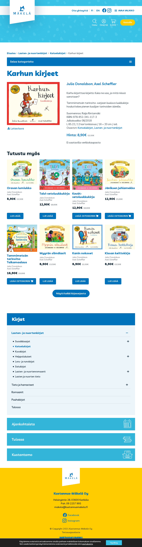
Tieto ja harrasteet (23, 384)
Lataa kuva (17, 128)
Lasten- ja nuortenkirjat (32, 53)
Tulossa (16, 407)
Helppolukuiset (23, 356)
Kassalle (127, 22)
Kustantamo (22, 454)
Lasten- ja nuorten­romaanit (30, 371)
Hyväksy (114, 542)
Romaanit (17, 392)
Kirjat (18, 319)
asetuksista (87, 544)
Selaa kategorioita (22, 61)
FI (92, 10)
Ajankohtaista (23, 424)
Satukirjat (20, 366)
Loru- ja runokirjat (24, 361)
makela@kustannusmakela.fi (71, 507)
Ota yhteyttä (80, 10)
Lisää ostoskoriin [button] (85, 216)
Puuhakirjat (18, 399)
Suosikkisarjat (22, 341)
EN (98, 10)
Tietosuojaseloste (71, 532)
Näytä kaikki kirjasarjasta (71, 293)
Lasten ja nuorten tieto (27, 376)
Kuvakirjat (20, 351)
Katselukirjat (58, 53)
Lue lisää (15, 216)
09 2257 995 (73, 503)
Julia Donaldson (80, 84)
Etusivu (11, 53)
